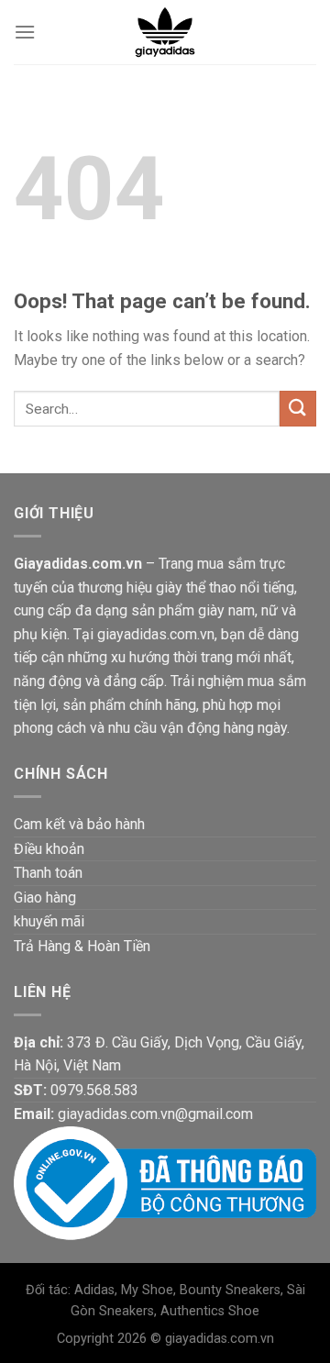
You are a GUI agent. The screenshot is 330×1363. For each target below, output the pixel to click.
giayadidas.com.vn (219, 1338)
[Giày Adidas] (165, 32)
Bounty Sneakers (230, 1290)
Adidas (94, 1290)
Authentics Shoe (209, 1311)
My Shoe (147, 1290)
